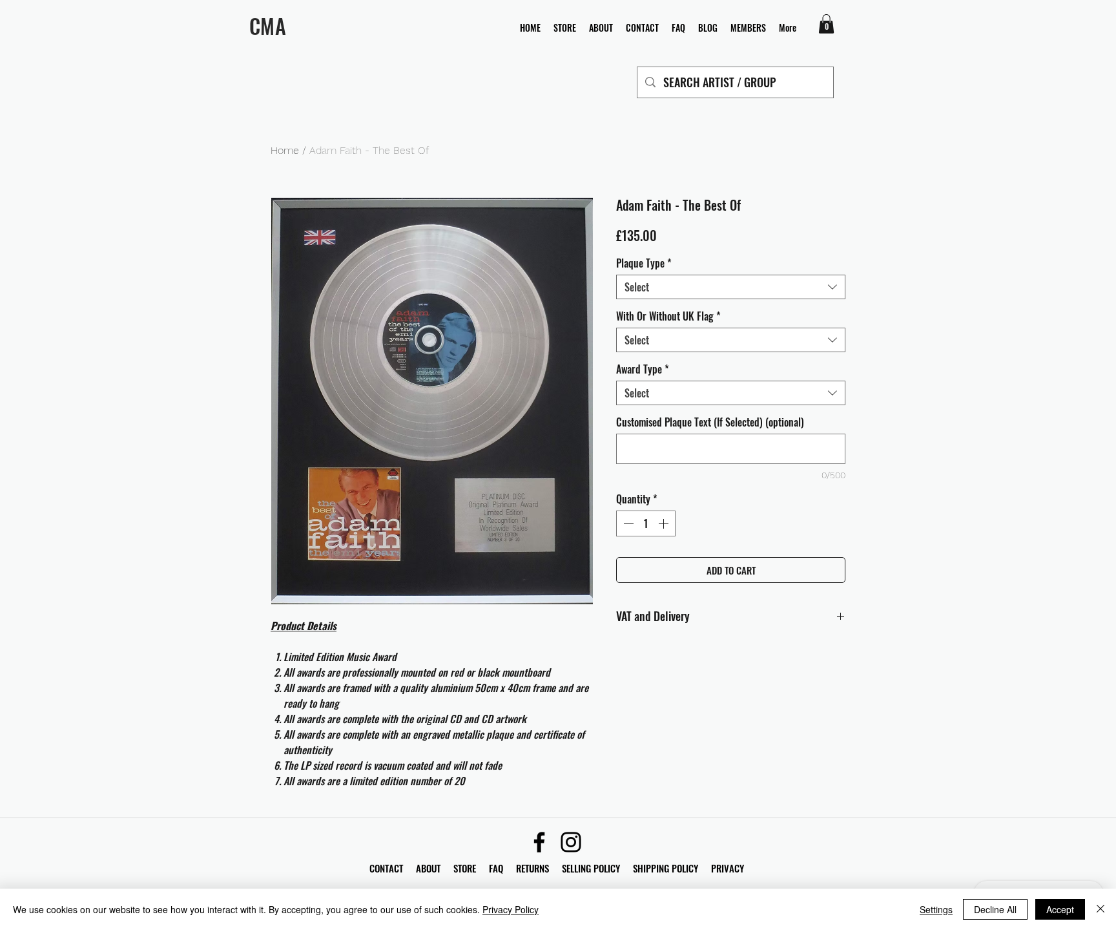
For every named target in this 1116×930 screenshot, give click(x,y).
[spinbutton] (646, 523)
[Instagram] (570, 842)
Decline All (995, 909)
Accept (1060, 909)
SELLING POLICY (591, 868)
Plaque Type (644, 263)
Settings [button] (936, 909)
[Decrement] (627, 523)
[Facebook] (539, 842)
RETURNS (532, 868)
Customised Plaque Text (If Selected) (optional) (710, 422)
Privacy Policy (510, 909)
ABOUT (428, 868)
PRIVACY (727, 868)
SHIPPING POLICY (665, 868)
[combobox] (730, 287)
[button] (826, 24)
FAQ (502, 868)
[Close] (1100, 909)
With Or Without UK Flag (668, 316)
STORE (466, 868)
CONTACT (387, 868)
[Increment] (665, 523)
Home (285, 150)
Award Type (642, 369)
